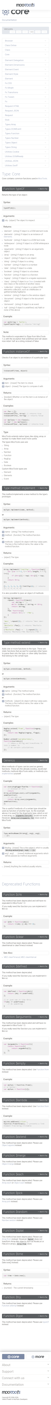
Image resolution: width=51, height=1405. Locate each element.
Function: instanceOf (16, 351)
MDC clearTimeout (12, 957)
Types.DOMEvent (13, 129)
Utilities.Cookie (12, 152)
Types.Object (11, 142)
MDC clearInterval (28, 957)
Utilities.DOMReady (14, 156)
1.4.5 (31, 32)
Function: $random (15, 1212)
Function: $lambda (15, 1100)
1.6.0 (12, 32)
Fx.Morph (9, 88)
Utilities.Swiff (11, 165)
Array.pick (6, 1201)
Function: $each (13, 1174)
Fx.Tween (9, 97)
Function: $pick (13, 1193)
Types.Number (12, 138)
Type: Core (11, 174)
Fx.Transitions (11, 92)
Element (9, 78)
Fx (6, 101)
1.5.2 (19, 32)
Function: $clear (13, 937)
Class (7, 50)
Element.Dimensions (15, 65)
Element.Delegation (14, 60)
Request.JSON (12, 110)
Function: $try (12, 1297)
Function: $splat (13, 1230)
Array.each (6, 1183)
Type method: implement (19, 488)
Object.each (19, 1183)
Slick (7, 120)
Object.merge (8, 1164)
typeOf (46, 1322)
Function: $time (13, 1254)
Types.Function (12, 133)
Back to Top (43, 189)
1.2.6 (44, 32)
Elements (8, 237)
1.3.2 (38, 32)
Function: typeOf (13, 188)
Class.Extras (10, 45)
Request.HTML (12, 106)
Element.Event (12, 69)
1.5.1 (25, 32)
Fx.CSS (8, 83)
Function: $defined (15, 966)
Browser (9, 40)
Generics (9, 760)
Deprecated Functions (21, 884)
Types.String (11, 147)
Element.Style (11, 74)
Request (9, 115)
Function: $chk (12, 894)
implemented (7, 773)
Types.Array (10, 124)
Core (7, 54)
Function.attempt (9, 1306)
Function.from (43, 1069)
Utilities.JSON (11, 161)
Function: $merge (14, 1155)
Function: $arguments (17, 1017)
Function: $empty (14, 1063)
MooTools (42, 178)
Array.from (6, 1239)
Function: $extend (14, 1137)
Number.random (9, 1220)
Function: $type (13, 1316)
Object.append (8, 1145)
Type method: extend (16, 642)
